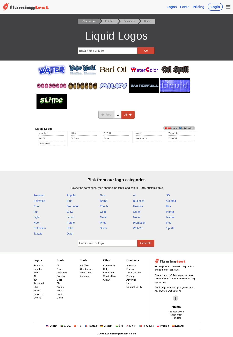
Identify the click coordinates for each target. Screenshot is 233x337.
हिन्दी (121, 325)
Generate (145, 243)
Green (137, 211)
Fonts (184, 7)
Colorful (171, 200)
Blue (69, 200)
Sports (170, 228)
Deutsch (108, 325)
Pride (103, 222)
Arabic (60, 287)
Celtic (60, 297)
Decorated (73, 206)
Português (148, 325)
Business (138, 200)
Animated (39, 200)
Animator (85, 276)
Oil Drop (75, 138)
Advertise (131, 279)
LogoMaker (86, 272)
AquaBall (43, 133)
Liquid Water (44, 143)
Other (70, 233)
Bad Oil (42, 138)
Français (92, 325)
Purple (71, 222)
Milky (73, 133)
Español (179, 325)
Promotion (139, 222)
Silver (103, 228)
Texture (38, 233)
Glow (70, 211)
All (126, 114)
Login (215, 7)
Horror (170, 211)
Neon (37, 222)
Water (138, 133)
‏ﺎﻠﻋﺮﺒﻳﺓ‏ (67, 325)
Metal (103, 217)
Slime (106, 138)
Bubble (60, 294)
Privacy (130, 276)
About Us (131, 265)
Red (168, 222)
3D (168, 195)
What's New (109, 276)
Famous (138, 206)
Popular (71, 195)
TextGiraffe (176, 318)
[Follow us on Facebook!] (176, 298)
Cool (36, 206)
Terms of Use (133, 272)
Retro (70, 228)
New (103, 195)
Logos (172, 7)
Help (105, 269)
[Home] (26, 7)
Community (109, 265)
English (53, 325)
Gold (103, 211)
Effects (104, 206)
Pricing (198, 7)
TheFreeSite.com (176, 312)
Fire (168, 206)
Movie (136, 217)
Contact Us (132, 287)
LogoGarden (176, 315)
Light (37, 217)
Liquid (70, 217)
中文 (79, 325)
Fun (36, 211)
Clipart (106, 279)
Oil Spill (107, 133)
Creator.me (86, 269)
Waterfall (173, 138)
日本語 (132, 325)
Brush (60, 290)
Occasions (108, 272)
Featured (39, 195)
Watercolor (174, 133)
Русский (164, 325)
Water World (141, 138)
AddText (84, 265)
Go (146, 50)
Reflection (40, 228)
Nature (170, 217)
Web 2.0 (138, 228)
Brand (103, 200)
